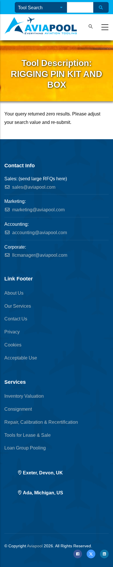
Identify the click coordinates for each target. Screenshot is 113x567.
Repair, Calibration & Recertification (41, 422)
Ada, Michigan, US (43, 492)
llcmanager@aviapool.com (39, 255)
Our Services (17, 306)
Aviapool (35, 546)
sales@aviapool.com (33, 187)
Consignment (18, 409)
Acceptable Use (20, 357)
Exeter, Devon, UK (43, 472)
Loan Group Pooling (25, 447)
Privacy (12, 331)
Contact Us (15, 318)
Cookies (12, 344)
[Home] (40, 25)
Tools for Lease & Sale (27, 435)
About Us (13, 293)
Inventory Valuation (24, 396)
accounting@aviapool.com (39, 232)
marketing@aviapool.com (38, 209)
